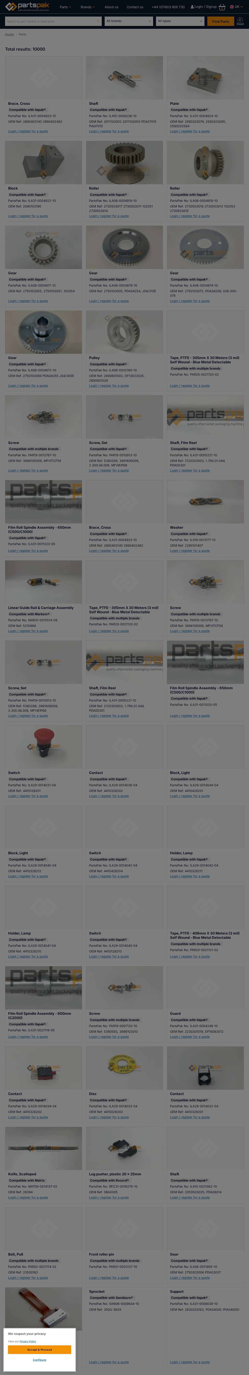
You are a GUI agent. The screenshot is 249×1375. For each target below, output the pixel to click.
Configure (39, 1360)
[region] (39, 1350)
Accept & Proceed (39, 1349)
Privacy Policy (28, 1341)
